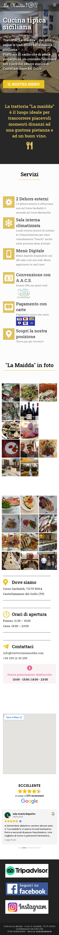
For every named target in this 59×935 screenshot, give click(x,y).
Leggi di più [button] (10, 840)
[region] (29, 46)
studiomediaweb (43, 931)
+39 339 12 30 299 (15, 658)
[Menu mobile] (54, 4)
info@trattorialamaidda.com (23, 653)
